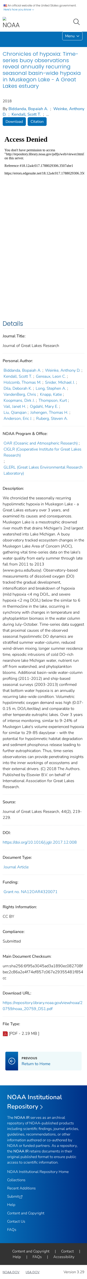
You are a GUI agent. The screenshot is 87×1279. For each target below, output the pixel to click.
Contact (67, 1251)
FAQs (11, 1229)
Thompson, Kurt (53, 400)
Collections (16, 1180)
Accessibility (64, 1256)
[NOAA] (11, 23)
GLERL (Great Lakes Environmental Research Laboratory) (43, 470)
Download (14, 121)
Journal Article (16, 867)
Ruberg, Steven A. (52, 418)
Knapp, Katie (51, 394)
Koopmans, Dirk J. (19, 400)
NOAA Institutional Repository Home (38, 1171)
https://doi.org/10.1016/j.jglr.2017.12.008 (40, 842)
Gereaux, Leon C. (51, 376)
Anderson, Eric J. (18, 418)
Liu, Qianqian (15, 412)
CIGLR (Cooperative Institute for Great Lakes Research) (42, 452)
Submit (13, 1196)
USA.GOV (32, 1272)
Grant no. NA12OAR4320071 (31, 891)
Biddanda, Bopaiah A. (28, 108)
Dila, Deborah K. (18, 388)
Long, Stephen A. (51, 388)
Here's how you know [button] (18, 9)
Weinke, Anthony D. (62, 370)
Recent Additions (21, 1188)
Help (11, 1204)
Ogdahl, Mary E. (44, 406)
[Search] (77, 21)
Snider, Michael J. (60, 382)
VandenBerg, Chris (20, 394)
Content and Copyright (25, 1213)
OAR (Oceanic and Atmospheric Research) (41, 443)
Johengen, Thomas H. (49, 412)
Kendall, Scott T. (26, 114)
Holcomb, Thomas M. (22, 382)
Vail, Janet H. (15, 406)
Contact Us (16, 1221)
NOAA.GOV (11, 1272)
